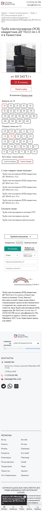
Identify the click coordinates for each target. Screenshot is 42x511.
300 (20, 121)
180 (34, 116)
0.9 (12, 131)
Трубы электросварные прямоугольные (18, 220)
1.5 (11, 136)
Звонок (29, 509)
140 (12, 116)
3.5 (17, 141)
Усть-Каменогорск (8, 475)
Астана (24, 444)
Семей (23, 462)
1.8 (18, 136)
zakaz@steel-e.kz (34, 5)
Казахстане (26, 95)
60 (11, 111)
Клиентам (13, 509)
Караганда (25, 448)
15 (4, 106)
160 (26, 116)
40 (30, 106)
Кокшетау (5, 453)
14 (34, 152)
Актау (3, 439)
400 (27, 121)
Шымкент (25, 475)
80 (24, 111)
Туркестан (5, 471)
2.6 (5, 141)
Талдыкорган (6, 466)
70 (18, 111)
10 (16, 152)
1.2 (24, 131)
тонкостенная (25, 161)
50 (4, 111)
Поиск (21, 509)
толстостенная (10, 161)
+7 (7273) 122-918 (33, 2)
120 (5, 116)
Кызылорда (6, 457)
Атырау (4, 448)
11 (22, 152)
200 (5, 121)
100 (31, 111)
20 (11, 106)
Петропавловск (7, 462)
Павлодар (25, 457)
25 (17, 106)
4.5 (5, 146)
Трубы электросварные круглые (15, 216)
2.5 (30, 136)
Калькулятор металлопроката (23, 284)
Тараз (23, 466)
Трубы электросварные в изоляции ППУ (19, 212)
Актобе (24, 439)
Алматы (4, 444)
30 (24, 106)
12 (28, 152)
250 (12, 121)
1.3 (30, 131)
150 (19, 116)
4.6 (12, 146)
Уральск (24, 471)
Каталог (4, 509)
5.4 (24, 146)
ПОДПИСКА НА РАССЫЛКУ (7, 343)
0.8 (5, 131)
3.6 (24, 141)
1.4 (5, 136)
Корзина (37, 509)
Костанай (25, 453)
